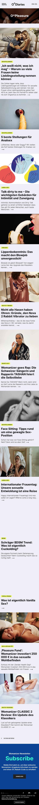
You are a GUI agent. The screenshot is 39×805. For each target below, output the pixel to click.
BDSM (3, 538)
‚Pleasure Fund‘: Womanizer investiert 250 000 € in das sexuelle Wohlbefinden (19, 655)
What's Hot (5, 363)
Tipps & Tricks (6, 596)
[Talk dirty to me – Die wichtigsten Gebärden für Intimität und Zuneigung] (19, 169)
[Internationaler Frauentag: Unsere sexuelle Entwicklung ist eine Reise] (19, 461)
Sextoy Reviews (7, 707)
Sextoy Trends (7, 305)
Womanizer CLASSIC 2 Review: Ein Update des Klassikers (17, 715)
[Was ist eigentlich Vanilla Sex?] (19, 577)
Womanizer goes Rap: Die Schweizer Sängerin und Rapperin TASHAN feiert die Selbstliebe (18, 372)
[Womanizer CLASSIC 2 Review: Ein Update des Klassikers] (19, 689)
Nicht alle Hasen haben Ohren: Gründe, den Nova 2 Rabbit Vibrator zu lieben (19, 313)
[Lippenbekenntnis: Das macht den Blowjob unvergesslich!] (19, 229)
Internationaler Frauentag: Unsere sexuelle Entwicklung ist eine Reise (19, 488)
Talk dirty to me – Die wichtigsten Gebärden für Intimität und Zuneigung (18, 195)
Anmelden (19, 776)
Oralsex (4, 247)
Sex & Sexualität (7, 646)
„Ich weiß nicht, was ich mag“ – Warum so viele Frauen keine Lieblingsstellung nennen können (18, 72)
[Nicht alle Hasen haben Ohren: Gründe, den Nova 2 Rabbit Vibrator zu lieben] (19, 287)
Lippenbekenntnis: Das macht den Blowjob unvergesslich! (17, 255)
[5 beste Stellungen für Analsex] (19, 114)
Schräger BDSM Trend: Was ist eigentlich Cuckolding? (16, 546)
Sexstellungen (7, 61)
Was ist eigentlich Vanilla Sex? (18, 602)
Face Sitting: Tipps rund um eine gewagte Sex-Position (17, 432)
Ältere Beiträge (8, 738)
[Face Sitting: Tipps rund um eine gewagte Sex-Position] (19, 406)
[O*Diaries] (19, 4)
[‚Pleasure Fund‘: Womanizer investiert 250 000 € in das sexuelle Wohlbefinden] (19, 627)
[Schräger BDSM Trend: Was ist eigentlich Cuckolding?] (19, 519)
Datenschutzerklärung (9, 799)
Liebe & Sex (5, 187)
